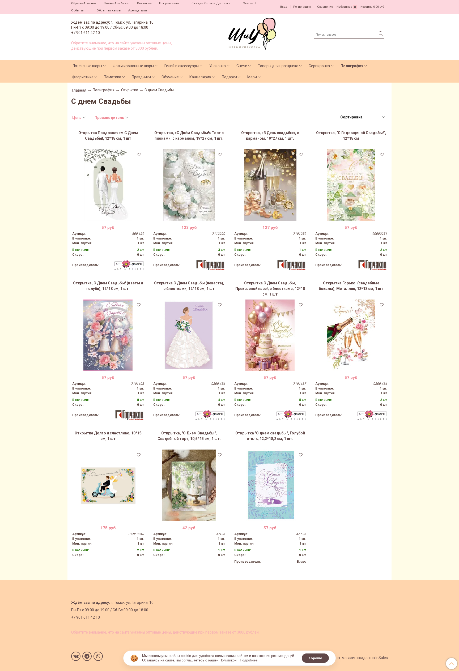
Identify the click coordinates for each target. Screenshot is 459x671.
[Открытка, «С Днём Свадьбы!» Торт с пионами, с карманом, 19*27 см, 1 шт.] (189, 185)
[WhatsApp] (98, 656)
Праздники (141, 77)
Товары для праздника (278, 66)
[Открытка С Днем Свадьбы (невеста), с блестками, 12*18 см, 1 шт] (189, 335)
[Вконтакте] (75, 656)
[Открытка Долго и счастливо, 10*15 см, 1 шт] (108, 485)
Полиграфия (352, 66)
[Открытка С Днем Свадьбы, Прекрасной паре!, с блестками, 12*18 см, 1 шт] (270, 335)
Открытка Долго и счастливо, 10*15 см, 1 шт (108, 436)
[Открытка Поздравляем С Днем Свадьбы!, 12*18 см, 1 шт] (108, 185)
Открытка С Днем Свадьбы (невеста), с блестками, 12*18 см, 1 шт (189, 286)
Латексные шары (87, 66)
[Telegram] (87, 656)
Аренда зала (138, 10)
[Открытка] (270, 485)
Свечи (241, 66)
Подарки (229, 77)
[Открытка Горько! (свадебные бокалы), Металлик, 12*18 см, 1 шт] (351, 335)
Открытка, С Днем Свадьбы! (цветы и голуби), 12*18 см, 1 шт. (108, 286)
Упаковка (217, 66)
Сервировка (319, 66)
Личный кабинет (117, 3)
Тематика (112, 77)
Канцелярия (200, 77)
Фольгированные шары (133, 66)
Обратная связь (109, 10)
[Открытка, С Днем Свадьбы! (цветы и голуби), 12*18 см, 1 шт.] (108, 335)
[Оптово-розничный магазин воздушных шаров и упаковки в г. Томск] (252, 33)
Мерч (252, 77)
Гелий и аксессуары (181, 66)
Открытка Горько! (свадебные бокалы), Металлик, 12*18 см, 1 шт (351, 286)
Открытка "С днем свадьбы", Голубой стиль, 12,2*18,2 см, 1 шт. (270, 436)
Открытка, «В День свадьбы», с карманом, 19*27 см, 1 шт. (270, 135)
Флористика (83, 77)
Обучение (170, 77)
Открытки (129, 90)
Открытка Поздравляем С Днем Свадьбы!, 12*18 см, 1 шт (108, 135)
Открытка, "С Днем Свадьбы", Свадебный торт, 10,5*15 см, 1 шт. (189, 436)
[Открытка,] (351, 185)
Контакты (144, 3)
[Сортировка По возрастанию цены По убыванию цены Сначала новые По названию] (362, 117)
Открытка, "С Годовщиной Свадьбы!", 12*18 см (351, 135)
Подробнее (248, 660)
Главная (79, 90)
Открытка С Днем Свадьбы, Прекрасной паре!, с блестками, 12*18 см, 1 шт (270, 288)
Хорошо (315, 658)
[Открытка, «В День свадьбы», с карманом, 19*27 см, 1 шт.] (270, 185)
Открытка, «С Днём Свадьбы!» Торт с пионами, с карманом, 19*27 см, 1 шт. (189, 135)
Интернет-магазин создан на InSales (356, 658)
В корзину (108, 217)
